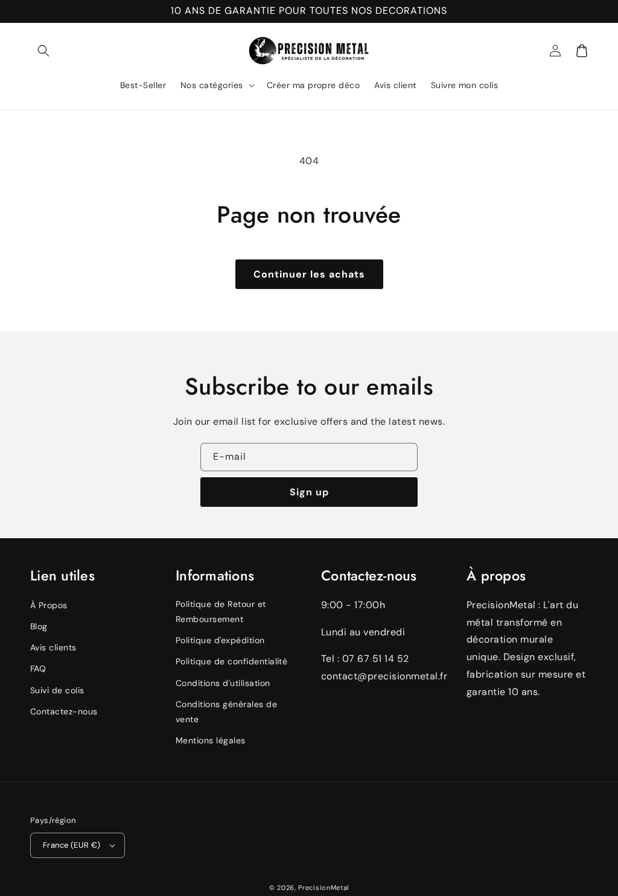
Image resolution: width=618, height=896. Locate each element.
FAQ (38, 668)
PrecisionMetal (323, 887)
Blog (39, 626)
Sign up (309, 492)
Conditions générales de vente (226, 712)
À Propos (49, 605)
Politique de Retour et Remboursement (221, 611)
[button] (43, 50)
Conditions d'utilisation (223, 683)
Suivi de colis (57, 690)
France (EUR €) (72, 845)
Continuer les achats (309, 274)
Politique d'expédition (220, 640)
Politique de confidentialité (231, 661)
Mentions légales (211, 740)
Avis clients (53, 647)
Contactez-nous (64, 711)
